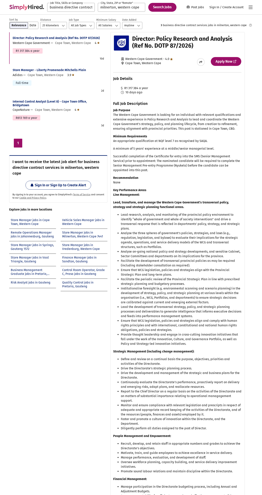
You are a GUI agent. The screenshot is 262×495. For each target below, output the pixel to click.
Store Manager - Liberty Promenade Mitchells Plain (49, 70)
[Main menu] (250, 7)
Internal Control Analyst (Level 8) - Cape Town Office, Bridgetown (50, 103)
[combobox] (71, 7)
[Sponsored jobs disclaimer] (250, 25)
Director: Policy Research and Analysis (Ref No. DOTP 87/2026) (56, 38)
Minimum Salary (106, 20)
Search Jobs (162, 7)
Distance (45, 20)
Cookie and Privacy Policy (32, 198)
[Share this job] (201, 62)
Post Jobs (197, 7)
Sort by (13, 19)
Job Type (74, 20)
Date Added (129, 20)
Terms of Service (82, 194)
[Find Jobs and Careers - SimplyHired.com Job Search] (26, 7)
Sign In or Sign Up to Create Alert (60, 185)
